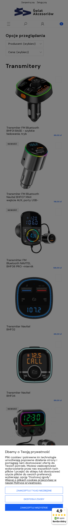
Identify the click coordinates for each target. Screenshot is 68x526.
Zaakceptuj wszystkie (34, 507)
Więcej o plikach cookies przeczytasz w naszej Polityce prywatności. (30, 481)
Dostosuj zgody (34, 499)
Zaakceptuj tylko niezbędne (34, 490)
